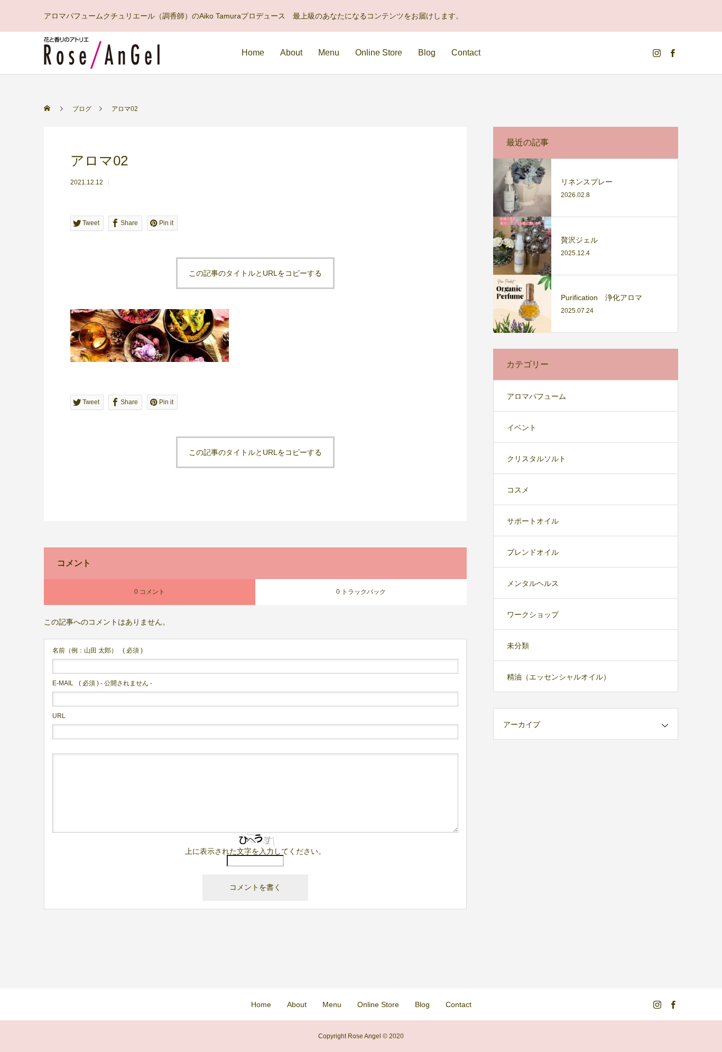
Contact (465, 52)
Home (253, 52)
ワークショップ (533, 614)
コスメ (518, 490)
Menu (328, 52)
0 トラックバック (361, 591)
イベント (521, 427)
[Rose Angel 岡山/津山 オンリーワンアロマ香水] (102, 53)
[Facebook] (672, 53)
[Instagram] (656, 53)
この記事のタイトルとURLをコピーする (255, 273)
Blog (427, 52)
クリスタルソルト (536, 458)
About (291, 52)
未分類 (518, 645)
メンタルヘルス (533, 583)
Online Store (378, 52)
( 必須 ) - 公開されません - (102, 683)
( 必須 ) (97, 650)
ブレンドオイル (533, 552)
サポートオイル (533, 521)
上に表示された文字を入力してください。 (255, 851)
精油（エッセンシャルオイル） (558, 677)
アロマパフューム (536, 396)
